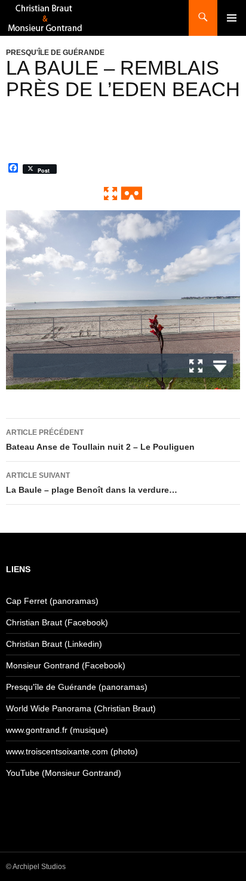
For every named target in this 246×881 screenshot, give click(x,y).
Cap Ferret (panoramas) (52, 601)
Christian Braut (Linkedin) (54, 644)
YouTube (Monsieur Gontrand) (63, 773)
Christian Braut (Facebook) (57, 622)
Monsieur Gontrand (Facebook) (65, 665)
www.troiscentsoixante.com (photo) (72, 751)
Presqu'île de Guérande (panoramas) (76, 687)
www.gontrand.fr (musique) (57, 730)
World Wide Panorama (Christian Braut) (81, 708)
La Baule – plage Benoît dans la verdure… (91, 483)
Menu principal (231, 18)
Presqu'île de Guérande (55, 52)
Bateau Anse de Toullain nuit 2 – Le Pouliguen (100, 440)
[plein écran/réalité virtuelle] (123, 193)
